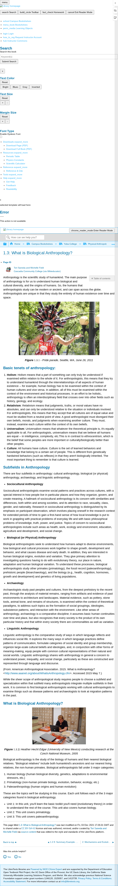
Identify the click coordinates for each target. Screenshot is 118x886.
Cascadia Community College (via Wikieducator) (37, 271)
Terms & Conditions (101, 878)
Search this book (8, 51)
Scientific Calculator (15, 163)
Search (8, 237)
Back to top (8, 842)
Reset (5, 82)
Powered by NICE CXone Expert (47, 869)
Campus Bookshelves (42, 244)
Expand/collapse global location (113, 243)
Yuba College (70, 244)
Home (17, 244)
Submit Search (9, 61)
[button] (11, 185)
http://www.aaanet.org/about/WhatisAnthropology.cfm (37, 673)
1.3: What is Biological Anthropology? (37, 825)
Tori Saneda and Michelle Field (29, 268)
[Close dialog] (2, 216)
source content (28, 832)
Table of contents (102, 278)
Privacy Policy (84, 878)
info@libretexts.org (70, 881)
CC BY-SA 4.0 (28, 828)
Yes (9, 857)
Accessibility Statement (14, 881)
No (19, 857)
